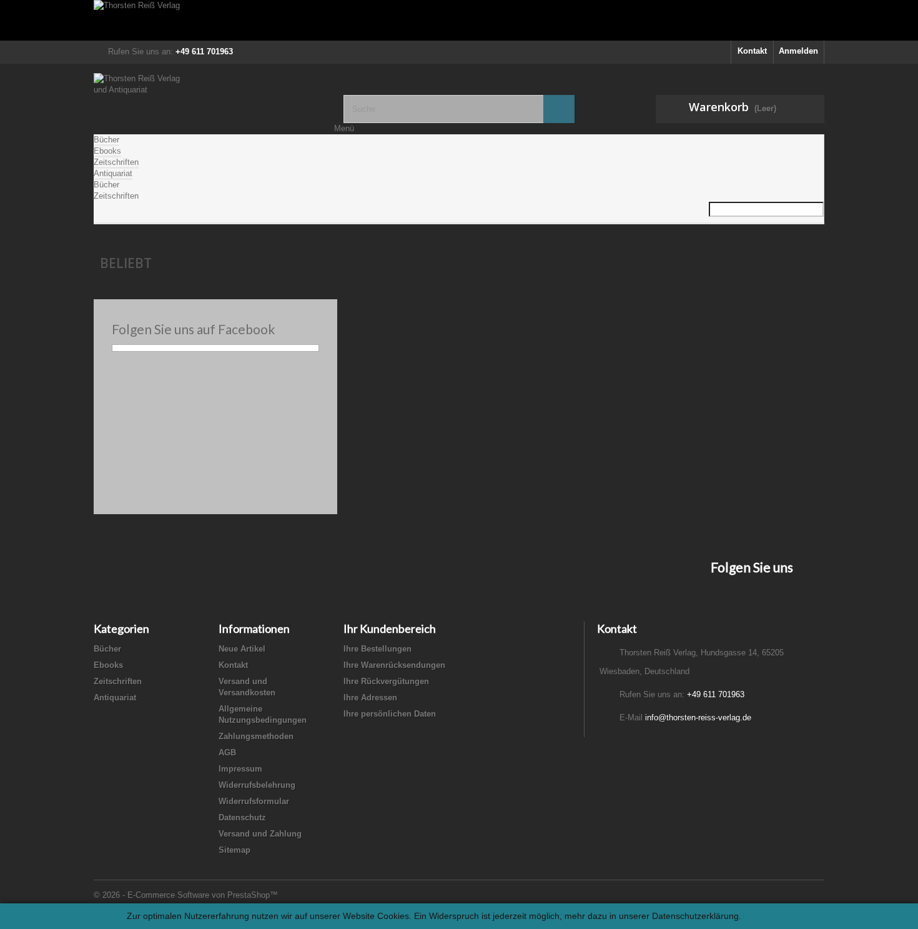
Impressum (240, 768)
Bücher (106, 139)
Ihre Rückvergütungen (386, 681)
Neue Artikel (242, 648)
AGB (227, 752)
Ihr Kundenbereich (389, 628)
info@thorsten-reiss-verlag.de (698, 717)
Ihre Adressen (370, 697)
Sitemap (234, 850)
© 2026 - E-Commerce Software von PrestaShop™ (186, 895)
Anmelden (798, 51)
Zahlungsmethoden (256, 736)
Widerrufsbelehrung (257, 785)
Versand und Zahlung (260, 833)
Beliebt (126, 263)
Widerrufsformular (254, 801)
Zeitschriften (116, 162)
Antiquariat (113, 173)
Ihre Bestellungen (377, 648)
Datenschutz (242, 817)
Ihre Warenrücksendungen (394, 665)
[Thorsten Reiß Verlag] (459, 20)
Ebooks (107, 151)
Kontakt (752, 51)
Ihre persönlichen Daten (389, 713)
